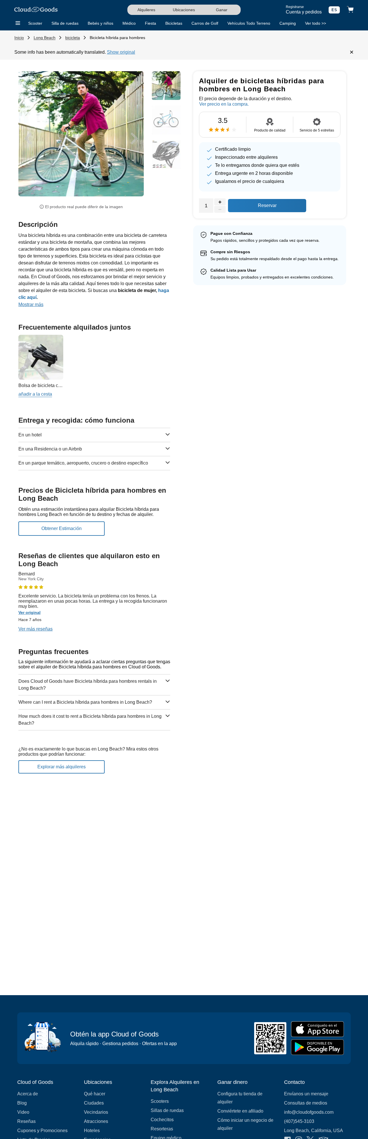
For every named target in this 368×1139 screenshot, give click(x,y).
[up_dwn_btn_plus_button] (220, 202)
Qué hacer (94, 1093)
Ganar (221, 9)
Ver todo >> (315, 23)
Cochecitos (162, 1119)
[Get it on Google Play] (317, 1047)
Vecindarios (96, 1112)
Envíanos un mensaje (306, 1093)
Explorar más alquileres (61, 766)
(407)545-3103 (299, 1121)
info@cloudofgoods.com (309, 1112)
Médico (129, 23)
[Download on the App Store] (317, 1029)
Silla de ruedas (64, 23)
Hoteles (92, 1130)
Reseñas (26, 1121)
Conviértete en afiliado (240, 1111)
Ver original (29, 612)
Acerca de (27, 1093)
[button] (27, 138)
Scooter (35, 23)
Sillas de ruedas (167, 1110)
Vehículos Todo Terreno (248, 23)
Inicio (19, 37)
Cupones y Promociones (42, 1130)
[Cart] (350, 10)
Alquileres (146, 9)
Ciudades (94, 1103)
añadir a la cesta (35, 394)
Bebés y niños (100, 23)
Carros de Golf (204, 23)
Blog (22, 1103)
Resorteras (162, 1128)
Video (23, 1112)
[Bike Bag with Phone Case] (40, 357)
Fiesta (150, 23)
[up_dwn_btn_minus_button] (220, 209)
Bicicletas (173, 23)
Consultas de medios (305, 1103)
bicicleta (72, 37)
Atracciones (96, 1121)
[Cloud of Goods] (35, 10)
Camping (287, 23)
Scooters (160, 1101)
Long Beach (44, 37)
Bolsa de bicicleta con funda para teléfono (61, 385)
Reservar (267, 205)
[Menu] (17, 23)
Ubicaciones (184, 9)
